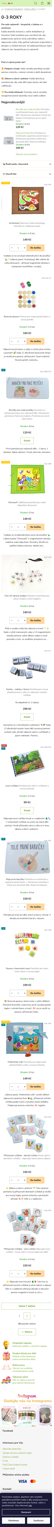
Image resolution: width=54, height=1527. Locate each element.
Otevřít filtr (11, 174)
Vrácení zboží (9, 1468)
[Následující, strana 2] (27, 1315)
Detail (27, 440)
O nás (5, 1460)
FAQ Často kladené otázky (15, 1464)
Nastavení (26, 1512)
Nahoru (28, 1331)
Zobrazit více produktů (26, 154)
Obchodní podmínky (12, 1448)
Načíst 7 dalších (27, 1306)
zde (30, 1505)
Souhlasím (39, 1520)
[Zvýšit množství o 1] (25, 248)
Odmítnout (13, 1520)
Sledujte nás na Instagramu (28, 1401)
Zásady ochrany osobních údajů (17, 1453)
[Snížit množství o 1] (12, 248)
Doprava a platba (10, 1456)
